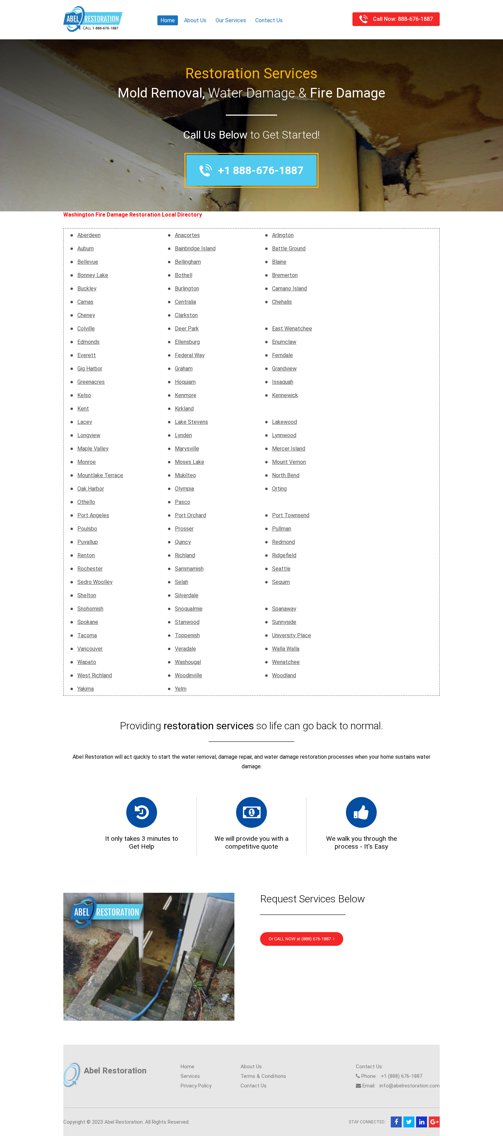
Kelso (84, 395)
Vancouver (90, 648)
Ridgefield (284, 555)
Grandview (284, 368)
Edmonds (88, 342)
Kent (83, 408)
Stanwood (187, 622)
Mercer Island (288, 448)
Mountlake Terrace (100, 475)
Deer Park (187, 328)
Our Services (231, 20)
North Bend (285, 475)
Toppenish (187, 635)
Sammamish (189, 568)
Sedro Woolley (95, 582)
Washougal (188, 662)
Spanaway (284, 608)
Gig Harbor (89, 368)
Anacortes (187, 235)
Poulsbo (87, 528)
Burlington (187, 288)
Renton (86, 555)
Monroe (86, 462)
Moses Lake (189, 462)
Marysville (187, 448)
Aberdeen (89, 235)
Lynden (183, 435)
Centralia (185, 302)
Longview (88, 435)
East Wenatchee (292, 328)
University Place (291, 635)
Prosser (184, 528)
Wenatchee (286, 662)
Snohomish (90, 608)
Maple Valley (92, 448)
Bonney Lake (92, 275)
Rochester (90, 568)
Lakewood (284, 422)
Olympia (184, 488)
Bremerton (285, 275)
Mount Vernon (289, 462)
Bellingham (188, 262)
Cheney (86, 315)
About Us (195, 20)
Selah (181, 582)
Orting (279, 488)
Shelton (86, 595)
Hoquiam (185, 382)
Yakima (85, 688)
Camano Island (289, 288)
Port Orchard (190, 515)
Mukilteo (185, 475)
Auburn (85, 248)
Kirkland (184, 408)
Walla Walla (285, 648)
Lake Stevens (191, 422)
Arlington (283, 235)
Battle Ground (289, 248)
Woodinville (188, 675)
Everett (86, 355)
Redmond (283, 542)
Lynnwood (284, 435)
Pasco (182, 502)
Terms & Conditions (263, 1076)
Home (167, 20)
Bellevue (87, 262)
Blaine (279, 262)
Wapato (86, 662)
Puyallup (87, 542)
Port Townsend (290, 515)
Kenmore (185, 395)
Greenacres (91, 382)
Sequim (281, 582)
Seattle (281, 568)
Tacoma (87, 635)
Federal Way (190, 355)
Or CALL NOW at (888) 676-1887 (301, 938)
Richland (185, 555)
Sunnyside (284, 622)
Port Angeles (93, 515)
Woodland (284, 675)
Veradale (185, 648)
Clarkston (186, 315)
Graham (184, 368)
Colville (86, 328)
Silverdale (186, 595)
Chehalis (282, 302)
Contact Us (269, 20)
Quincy (183, 542)
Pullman (281, 528)
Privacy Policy (196, 1086)
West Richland (94, 675)
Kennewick (285, 395)
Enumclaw (284, 342)
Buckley (86, 288)
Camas (85, 302)
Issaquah (282, 382)
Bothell (183, 275)
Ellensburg (187, 342)
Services (190, 1076)
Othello (86, 502)
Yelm (180, 688)
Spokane (87, 622)
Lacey (84, 422)
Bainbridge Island (195, 248)
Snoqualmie (189, 608)
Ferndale (282, 355)
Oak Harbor (90, 488)
